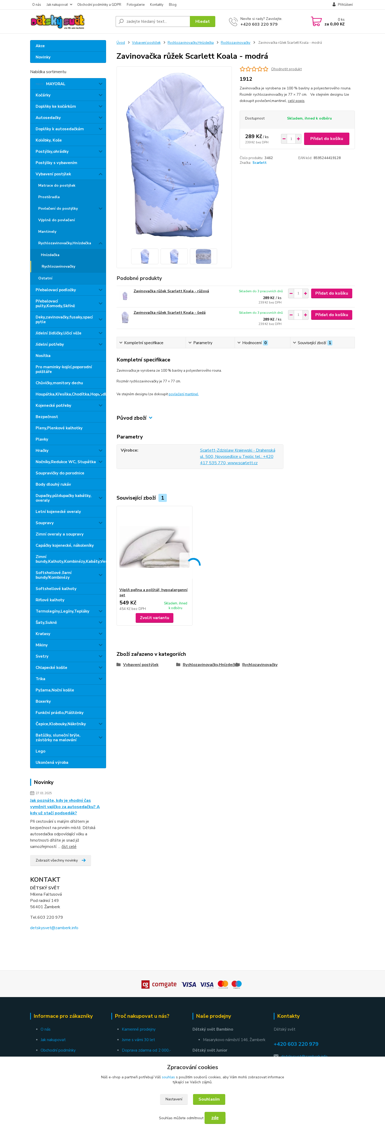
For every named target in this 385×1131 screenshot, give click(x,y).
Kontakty (156, 4)
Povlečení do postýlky (58, 208)
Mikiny (42, 645)
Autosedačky (48, 117)
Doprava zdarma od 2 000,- (146, 1050)
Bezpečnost (47, 416)
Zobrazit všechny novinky (57, 860)
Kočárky (43, 95)
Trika (40, 678)
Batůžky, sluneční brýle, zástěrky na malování (58, 738)
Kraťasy (43, 633)
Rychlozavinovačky (58, 266)
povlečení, (177, 394)
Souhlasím (209, 1099)
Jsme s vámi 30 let (138, 1039)
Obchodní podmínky (58, 1050)
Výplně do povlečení (56, 220)
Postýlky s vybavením (56, 162)
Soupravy (45, 523)
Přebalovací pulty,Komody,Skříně (55, 304)
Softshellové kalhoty (56, 588)
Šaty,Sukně (46, 622)
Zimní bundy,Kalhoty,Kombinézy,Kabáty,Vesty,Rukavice (71, 559)
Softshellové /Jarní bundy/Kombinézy (54, 575)
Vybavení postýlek (53, 174)
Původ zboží (131, 417)
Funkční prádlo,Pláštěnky (60, 712)
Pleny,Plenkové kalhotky (59, 428)
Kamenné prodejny (139, 1029)
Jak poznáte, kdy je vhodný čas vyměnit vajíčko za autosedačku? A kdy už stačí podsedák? (65, 807)
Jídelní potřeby (50, 344)
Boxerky (43, 701)
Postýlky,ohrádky (52, 151)
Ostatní (45, 278)
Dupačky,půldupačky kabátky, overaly (63, 498)
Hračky (42, 450)
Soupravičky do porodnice (60, 473)
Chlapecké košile (51, 667)
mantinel (191, 394)
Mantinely (47, 231)
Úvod (121, 42)
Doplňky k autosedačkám (60, 129)
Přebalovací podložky (56, 290)
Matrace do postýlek (56, 185)
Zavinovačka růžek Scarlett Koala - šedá (170, 312)
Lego (40, 751)
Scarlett (259, 162)
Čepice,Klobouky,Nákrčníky (61, 724)
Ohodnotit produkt (286, 69)
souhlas (168, 1077)
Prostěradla (49, 196)
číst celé (69, 846)
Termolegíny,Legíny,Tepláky (62, 611)
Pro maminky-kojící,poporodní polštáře (64, 369)
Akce (40, 45)
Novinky (43, 57)
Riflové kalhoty (50, 600)
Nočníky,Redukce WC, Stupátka (66, 461)
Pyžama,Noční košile (55, 690)
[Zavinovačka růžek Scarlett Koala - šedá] (125, 317)
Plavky (42, 439)
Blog (173, 4)
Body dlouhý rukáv (53, 484)
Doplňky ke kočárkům (56, 106)
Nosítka (43, 355)
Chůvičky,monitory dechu (59, 383)
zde (215, 1118)
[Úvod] (70, 21)
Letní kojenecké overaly (58, 511)
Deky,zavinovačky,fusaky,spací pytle (64, 319)
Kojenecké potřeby (53, 405)
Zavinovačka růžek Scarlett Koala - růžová (171, 291)
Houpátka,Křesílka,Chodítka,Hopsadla (71, 394)
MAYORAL (55, 83)
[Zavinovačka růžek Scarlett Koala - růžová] (125, 296)
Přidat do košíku (326, 139)
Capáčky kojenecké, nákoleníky (65, 545)
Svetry (42, 656)
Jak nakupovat (57, 4)
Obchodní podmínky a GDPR (99, 4)
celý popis (296, 100)
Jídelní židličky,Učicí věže (58, 333)
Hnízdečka (50, 254)
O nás (36, 4)
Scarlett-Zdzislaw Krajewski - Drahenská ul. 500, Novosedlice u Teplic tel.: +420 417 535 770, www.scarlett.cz (237, 456)
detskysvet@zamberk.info (54, 928)
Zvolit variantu (154, 618)
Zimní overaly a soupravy (60, 534)
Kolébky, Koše (49, 140)
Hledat (202, 21)
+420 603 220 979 (259, 24)
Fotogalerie (136, 4)
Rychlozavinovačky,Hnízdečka (64, 243)
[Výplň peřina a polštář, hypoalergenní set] (154, 547)
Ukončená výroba (52, 762)
